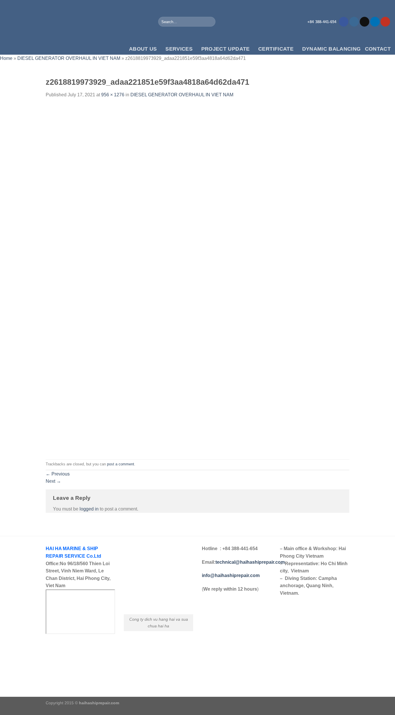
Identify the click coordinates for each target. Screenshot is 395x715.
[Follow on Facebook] (343, 22)
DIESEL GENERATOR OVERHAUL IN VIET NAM (68, 58)
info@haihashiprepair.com (231, 575)
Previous (58, 473)
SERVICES (179, 49)
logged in (89, 508)
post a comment (120, 464)
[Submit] (210, 22)
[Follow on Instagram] (354, 22)
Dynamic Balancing (331, 49)
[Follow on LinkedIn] (375, 22)
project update (225, 49)
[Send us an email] (364, 22)
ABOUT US (143, 49)
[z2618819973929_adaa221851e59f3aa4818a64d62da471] (176, 278)
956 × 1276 (112, 94)
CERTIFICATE (276, 49)
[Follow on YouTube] (385, 22)
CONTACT (378, 49)
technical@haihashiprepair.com (250, 562)
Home (6, 58)
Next (53, 481)
